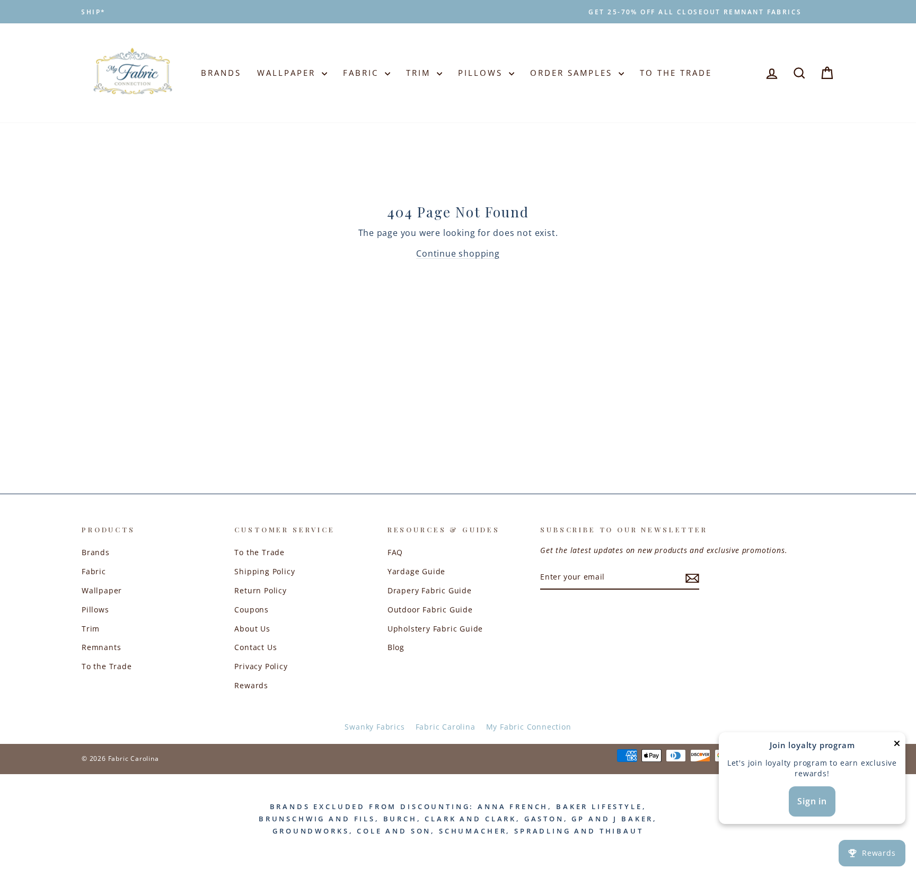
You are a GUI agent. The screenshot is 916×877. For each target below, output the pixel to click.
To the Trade (107, 666)
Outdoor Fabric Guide (430, 609)
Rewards (251, 685)
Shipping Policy (264, 571)
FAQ (395, 552)
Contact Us (255, 647)
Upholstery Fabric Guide (435, 629)
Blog (395, 647)
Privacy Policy (260, 666)
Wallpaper (288, 72)
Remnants (101, 647)
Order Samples (573, 72)
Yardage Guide (416, 571)
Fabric (362, 72)
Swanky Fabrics (374, 727)
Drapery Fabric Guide (429, 590)
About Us (252, 629)
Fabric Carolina (445, 727)
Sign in (812, 801)
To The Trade (676, 72)
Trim (420, 72)
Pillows (482, 72)
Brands (221, 72)
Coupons (251, 609)
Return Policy (260, 590)
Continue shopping (458, 253)
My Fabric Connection (528, 727)
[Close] (896, 745)
